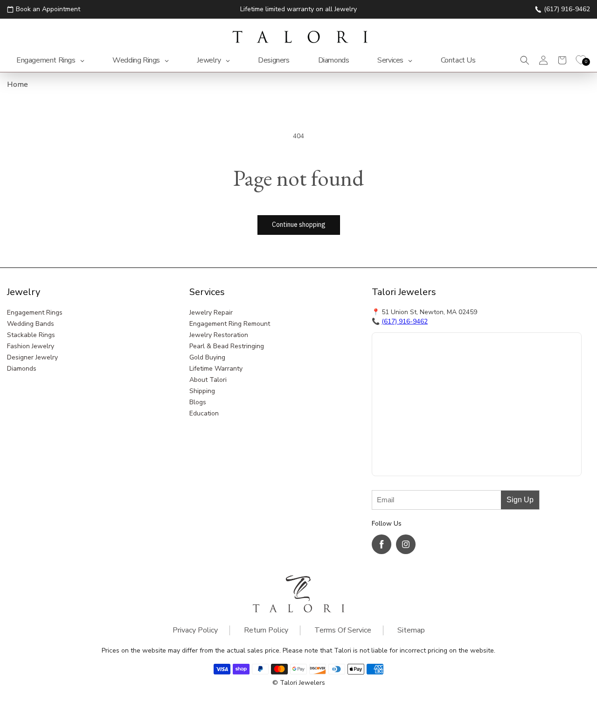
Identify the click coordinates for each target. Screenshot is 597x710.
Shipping (202, 391)
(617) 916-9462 (405, 321)
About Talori (208, 379)
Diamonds (21, 368)
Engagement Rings (34, 312)
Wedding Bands (30, 323)
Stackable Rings (31, 334)
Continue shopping (299, 224)
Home (17, 84)
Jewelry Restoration (218, 334)
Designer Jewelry (32, 357)
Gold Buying (207, 357)
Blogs (197, 402)
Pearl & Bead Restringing (226, 346)
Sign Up (520, 500)
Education (204, 413)
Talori (288, 682)
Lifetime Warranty (216, 368)
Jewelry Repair (211, 312)
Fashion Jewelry (30, 346)
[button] (524, 60)
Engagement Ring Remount (229, 323)
